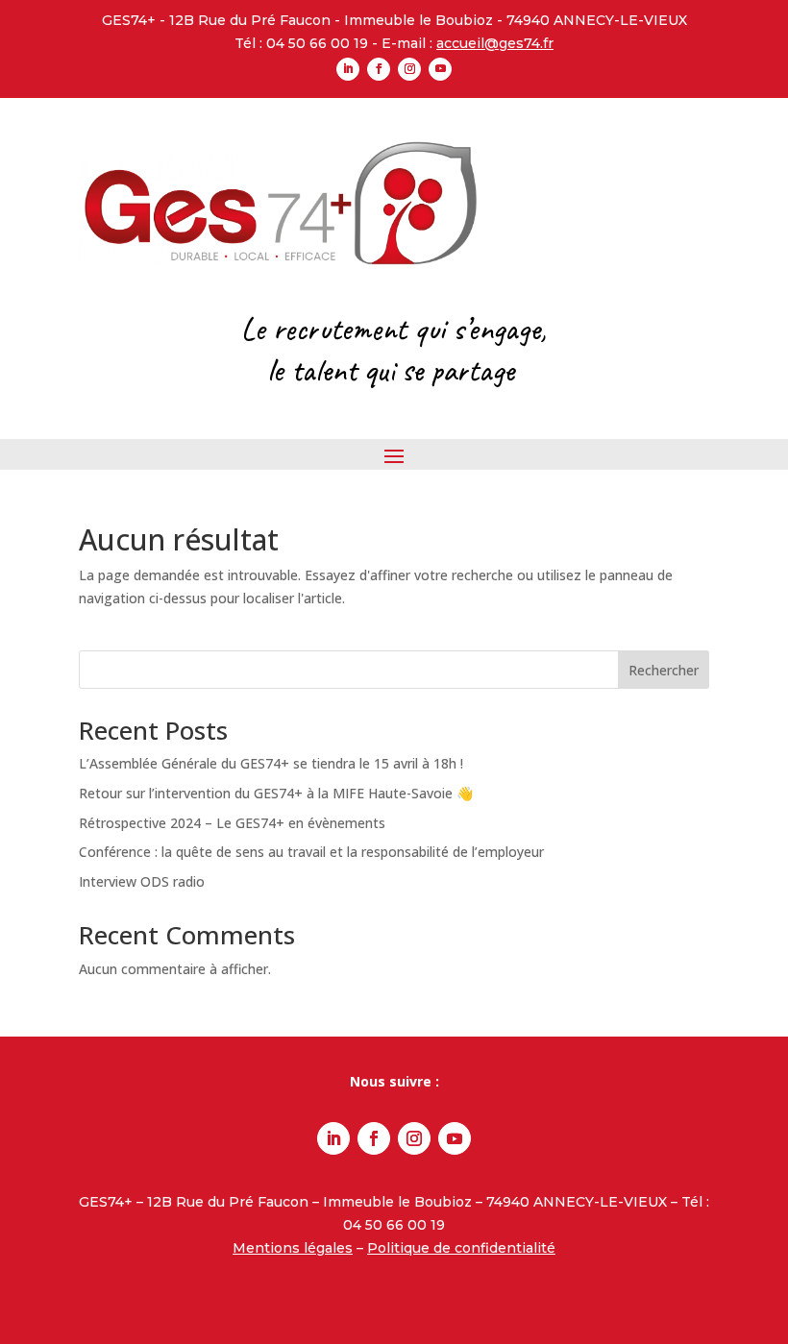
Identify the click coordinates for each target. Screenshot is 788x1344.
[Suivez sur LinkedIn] (347, 69)
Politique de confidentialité (461, 1248)
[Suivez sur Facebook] (378, 69)
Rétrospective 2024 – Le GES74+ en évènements (232, 823)
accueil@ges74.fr (495, 43)
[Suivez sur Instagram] (409, 69)
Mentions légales (293, 1248)
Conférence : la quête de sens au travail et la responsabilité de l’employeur (311, 852)
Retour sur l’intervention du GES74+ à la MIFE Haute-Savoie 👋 (276, 793)
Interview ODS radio (142, 881)
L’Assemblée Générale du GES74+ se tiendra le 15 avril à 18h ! (271, 763)
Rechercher (663, 670)
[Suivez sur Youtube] (440, 69)
